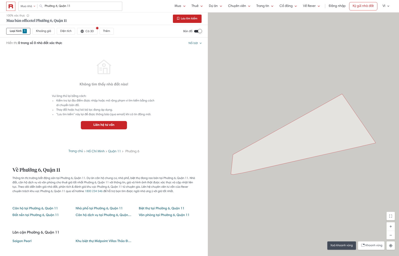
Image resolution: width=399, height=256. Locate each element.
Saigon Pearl (22, 241)
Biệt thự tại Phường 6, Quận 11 (162, 208)
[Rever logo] (10, 6)
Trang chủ (76, 151)
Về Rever (309, 6)
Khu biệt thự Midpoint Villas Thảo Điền (104, 241)
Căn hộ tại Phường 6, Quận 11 (35, 208)
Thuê (195, 6)
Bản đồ (187, 31)
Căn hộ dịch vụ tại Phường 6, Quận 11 (104, 215)
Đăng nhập (337, 6)
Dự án (213, 6)
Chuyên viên (237, 6)
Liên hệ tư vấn (103, 125)
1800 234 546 (94, 191)
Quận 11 (114, 151)
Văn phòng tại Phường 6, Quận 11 (164, 215)
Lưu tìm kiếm (188, 18)
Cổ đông (286, 6)
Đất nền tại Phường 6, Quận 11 (35, 215)
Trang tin (262, 6)
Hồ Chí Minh (95, 151)
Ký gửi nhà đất (363, 6)
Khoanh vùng (374, 245)
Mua (178, 6)
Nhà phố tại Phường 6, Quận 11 (99, 208)
